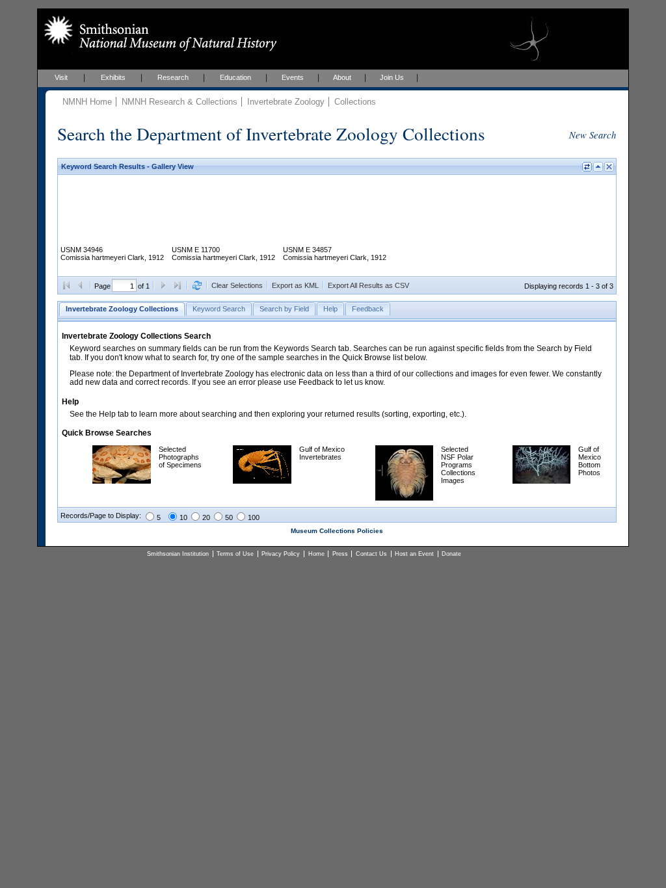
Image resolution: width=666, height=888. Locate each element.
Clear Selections (237, 285)
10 (183, 517)
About (342, 77)
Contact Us (371, 554)
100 (254, 517)
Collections (355, 102)
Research (173, 77)
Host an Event (414, 554)
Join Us (392, 77)
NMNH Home (87, 102)
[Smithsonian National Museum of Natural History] (158, 33)
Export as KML (295, 285)
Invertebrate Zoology (286, 102)
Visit (61, 77)
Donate (451, 554)
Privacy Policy (280, 554)
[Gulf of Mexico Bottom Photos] (541, 481)
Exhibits (113, 77)
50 (229, 517)
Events (293, 77)
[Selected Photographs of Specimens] (121, 481)
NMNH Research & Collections (179, 102)
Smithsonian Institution (178, 554)
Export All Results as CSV (368, 285)
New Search (592, 134)
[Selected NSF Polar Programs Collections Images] (404, 498)
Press (340, 554)
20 (206, 517)
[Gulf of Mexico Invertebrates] (262, 481)
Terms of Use (235, 554)
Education (235, 77)
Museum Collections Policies (337, 530)
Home (316, 554)
